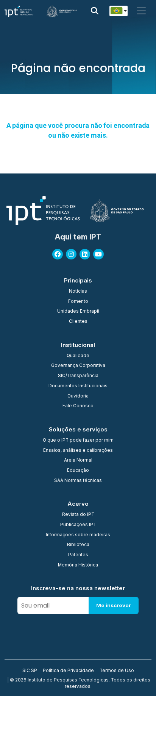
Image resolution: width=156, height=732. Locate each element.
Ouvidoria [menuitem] (78, 396)
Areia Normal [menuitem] (78, 460)
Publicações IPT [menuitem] (78, 525)
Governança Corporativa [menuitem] (78, 366)
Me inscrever (113, 605)
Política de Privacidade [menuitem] (68, 671)
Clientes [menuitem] (78, 321)
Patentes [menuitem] (78, 555)
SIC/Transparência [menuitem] (78, 376)
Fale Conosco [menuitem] (78, 406)
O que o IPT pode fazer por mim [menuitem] (78, 440)
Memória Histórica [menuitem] (78, 565)
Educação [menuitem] (78, 470)
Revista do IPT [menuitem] (78, 515)
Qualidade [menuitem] (78, 356)
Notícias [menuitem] (78, 291)
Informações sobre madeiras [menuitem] (78, 535)
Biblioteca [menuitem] (78, 545)
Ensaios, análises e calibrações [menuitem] (78, 450)
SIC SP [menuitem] (29, 671)
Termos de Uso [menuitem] (117, 671)
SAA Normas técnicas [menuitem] (78, 481)
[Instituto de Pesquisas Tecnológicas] (19, 11)
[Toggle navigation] (141, 11)
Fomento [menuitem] (78, 301)
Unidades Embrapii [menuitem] (78, 311)
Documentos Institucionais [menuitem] (78, 386)
